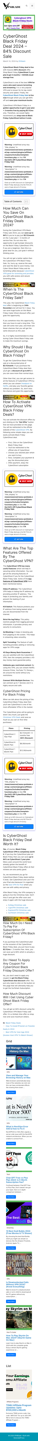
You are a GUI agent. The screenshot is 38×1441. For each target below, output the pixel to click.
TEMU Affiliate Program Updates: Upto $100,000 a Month (18, 1407)
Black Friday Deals (13, 1023)
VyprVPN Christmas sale (18, 908)
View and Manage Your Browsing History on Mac (18, 1076)
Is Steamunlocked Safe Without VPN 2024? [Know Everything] (17, 1284)
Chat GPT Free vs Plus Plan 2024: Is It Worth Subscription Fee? (17, 1180)
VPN (8, 1072)
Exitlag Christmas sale (17, 905)
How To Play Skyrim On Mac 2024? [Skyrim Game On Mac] (18, 1337)
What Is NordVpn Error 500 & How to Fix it (17, 1127)
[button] (26, 6)
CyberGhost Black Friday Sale (15, 95)
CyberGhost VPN (22, 430)
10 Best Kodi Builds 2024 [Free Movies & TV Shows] (19, 1232)
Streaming (10, 1228)
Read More (11, 1092)
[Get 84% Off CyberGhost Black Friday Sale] (19, 131)
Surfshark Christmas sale (18, 913)
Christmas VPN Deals (11, 717)
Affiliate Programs (12, 1402)
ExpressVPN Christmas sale (19, 910)
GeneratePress (19, 1438)
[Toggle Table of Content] (25, 201)
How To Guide (11, 1332)
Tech (8, 1174)
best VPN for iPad (16, 885)
